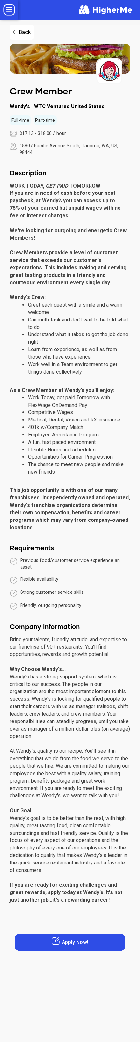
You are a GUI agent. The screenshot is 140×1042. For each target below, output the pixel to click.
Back (25, 32)
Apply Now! (75, 942)
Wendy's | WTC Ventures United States (57, 106)
